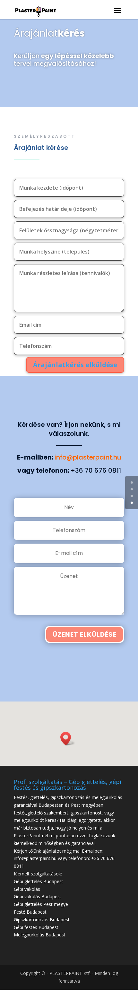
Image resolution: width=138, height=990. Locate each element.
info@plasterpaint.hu (88, 457)
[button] (68, 738)
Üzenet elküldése (84, 634)
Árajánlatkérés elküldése (75, 364)
